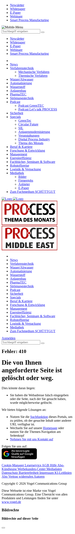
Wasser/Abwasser (21, 79)
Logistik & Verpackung (25, 169)
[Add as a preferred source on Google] (19, 458)
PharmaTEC (18, 94)
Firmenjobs (25, 180)
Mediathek (17, 173)
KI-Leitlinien (63, 473)
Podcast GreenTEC (31, 105)
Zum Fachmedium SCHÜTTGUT (32, 191)
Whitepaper (17, 42)
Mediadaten (54, 469)
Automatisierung (21, 83)
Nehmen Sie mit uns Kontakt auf (31, 439)
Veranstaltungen (28, 135)
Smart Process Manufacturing (29, 53)
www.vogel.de (11, 502)
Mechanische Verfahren (33, 72)
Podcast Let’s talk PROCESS (37, 109)
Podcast (15, 102)
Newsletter (17, 38)
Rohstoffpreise (19, 165)
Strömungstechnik (22, 98)
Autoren (39, 476)
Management (18, 154)
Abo (5, 476)
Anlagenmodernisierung (34, 132)
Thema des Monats (30, 143)
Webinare (16, 50)
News (14, 64)
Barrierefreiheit (29, 473)
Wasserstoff (17, 87)
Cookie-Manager (13, 465)
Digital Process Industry (34, 139)
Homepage (50, 428)
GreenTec (24, 120)
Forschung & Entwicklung (27, 150)
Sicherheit (16, 113)
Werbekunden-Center (32, 469)
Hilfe (53, 465)
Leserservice (33, 465)
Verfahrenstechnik (22, 68)
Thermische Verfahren (33, 75)
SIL (20, 128)
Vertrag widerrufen (21, 476)
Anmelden (8, 338)
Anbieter (24, 184)
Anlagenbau (18, 90)
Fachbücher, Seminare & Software (32, 162)
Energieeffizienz (20, 158)
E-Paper (15, 46)
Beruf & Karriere (21, 147)
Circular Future (28, 124)
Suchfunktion (39, 417)
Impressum (47, 473)
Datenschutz (10, 473)
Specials (15, 117)
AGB (46, 465)
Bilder (22, 176)
